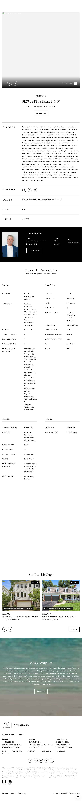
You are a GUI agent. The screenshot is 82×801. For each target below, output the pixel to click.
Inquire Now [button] (41, 113)
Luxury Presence (19, 793)
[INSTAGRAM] (36, 761)
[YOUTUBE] (46, 761)
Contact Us (5, 754)
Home (4, 751)
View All (73, 629)
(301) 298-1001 (9, 742)
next (15, 83)
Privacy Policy (74, 793)
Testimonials (61, 751)
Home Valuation (46, 751)
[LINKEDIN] (41, 761)
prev (9, 83)
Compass (51, 768)
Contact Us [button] (41, 691)
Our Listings (31, 751)
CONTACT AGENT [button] (34, 251)
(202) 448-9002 (63, 742)
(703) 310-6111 (35, 742)
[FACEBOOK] (30, 761)
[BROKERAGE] (52, 761)
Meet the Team (17, 751)
